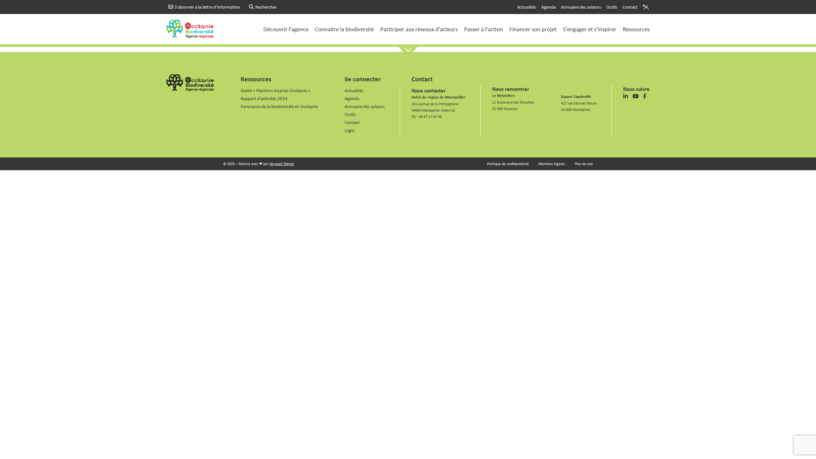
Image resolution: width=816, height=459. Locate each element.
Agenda (548, 7)
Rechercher (266, 7)
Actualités (526, 7)
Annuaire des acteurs (581, 7)
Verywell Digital (281, 164)
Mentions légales (551, 164)
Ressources (636, 29)
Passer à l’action (483, 29)
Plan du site (584, 164)
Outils (611, 7)
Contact (630, 7)
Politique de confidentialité (508, 164)
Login (646, 7)
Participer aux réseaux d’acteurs (419, 29)
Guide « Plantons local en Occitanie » (275, 90)
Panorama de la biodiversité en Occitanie (279, 106)
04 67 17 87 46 (430, 116)
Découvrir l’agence (286, 29)
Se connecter (363, 78)
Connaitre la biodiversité (344, 29)
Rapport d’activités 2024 (264, 98)
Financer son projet (533, 29)
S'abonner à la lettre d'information (207, 7)
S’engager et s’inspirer (589, 29)
